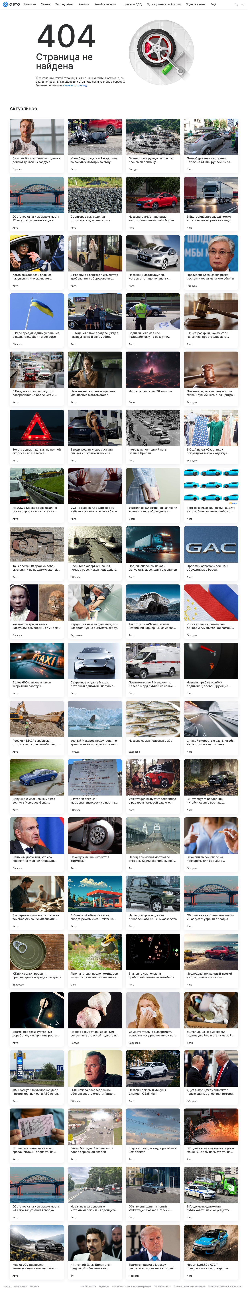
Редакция (104, 1286)
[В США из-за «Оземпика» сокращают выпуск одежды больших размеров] (211, 437)
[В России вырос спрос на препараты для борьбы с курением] (211, 844)
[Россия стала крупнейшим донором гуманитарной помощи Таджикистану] (211, 611)
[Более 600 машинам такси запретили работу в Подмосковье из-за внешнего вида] (37, 670)
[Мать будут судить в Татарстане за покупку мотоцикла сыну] (95, 146)
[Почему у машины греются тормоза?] (95, 844)
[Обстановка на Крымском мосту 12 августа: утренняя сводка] (37, 204)
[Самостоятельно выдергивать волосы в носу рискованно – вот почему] (153, 1019)
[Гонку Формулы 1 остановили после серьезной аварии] (95, 1135)
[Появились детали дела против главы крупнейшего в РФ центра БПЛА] (211, 379)
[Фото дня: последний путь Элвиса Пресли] (153, 437)
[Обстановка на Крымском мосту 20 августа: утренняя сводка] (211, 903)
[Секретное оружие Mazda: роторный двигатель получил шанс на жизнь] (95, 670)
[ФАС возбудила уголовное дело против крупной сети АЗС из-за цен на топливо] (37, 1077)
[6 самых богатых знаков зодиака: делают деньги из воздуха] (37, 146)
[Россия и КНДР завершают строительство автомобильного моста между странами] (37, 728)
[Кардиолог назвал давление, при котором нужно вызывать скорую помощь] (95, 611)
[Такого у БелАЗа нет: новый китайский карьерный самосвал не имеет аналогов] (153, 611)
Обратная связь (162, 1286)
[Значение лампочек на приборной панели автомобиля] (153, 961)
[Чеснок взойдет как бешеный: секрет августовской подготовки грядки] (95, 1019)
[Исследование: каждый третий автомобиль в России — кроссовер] (211, 961)
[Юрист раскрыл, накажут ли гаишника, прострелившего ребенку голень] (211, 320)
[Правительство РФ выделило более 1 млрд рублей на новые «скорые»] (153, 670)
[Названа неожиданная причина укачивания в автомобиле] (95, 379)
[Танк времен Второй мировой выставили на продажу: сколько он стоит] (37, 553)
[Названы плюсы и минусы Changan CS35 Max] (153, 1077)
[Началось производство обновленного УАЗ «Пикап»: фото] (153, 903)
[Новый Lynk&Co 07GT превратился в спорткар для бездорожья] (211, 1252)
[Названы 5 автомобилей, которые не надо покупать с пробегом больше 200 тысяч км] (153, 262)
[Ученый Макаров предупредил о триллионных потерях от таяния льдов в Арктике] (95, 728)
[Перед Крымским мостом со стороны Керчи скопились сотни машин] (153, 844)
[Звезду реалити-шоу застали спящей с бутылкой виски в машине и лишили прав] (95, 437)
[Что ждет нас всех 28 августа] (153, 379)
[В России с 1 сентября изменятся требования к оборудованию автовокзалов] (95, 262)
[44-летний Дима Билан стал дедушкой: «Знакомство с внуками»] (95, 1252)
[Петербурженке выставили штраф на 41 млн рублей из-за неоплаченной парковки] (211, 146)
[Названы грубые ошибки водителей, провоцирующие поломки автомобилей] (211, 670)
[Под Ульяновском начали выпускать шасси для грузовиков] (153, 553)
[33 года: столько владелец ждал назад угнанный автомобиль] (95, 320)
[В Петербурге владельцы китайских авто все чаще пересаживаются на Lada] (211, 786)
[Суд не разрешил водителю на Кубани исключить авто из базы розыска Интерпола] (95, 495)
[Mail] (5, 4)
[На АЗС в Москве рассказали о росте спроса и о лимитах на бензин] (37, 495)
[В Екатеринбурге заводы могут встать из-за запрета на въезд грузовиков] (211, 204)
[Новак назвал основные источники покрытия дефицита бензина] (95, 1194)
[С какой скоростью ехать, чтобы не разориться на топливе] (211, 728)
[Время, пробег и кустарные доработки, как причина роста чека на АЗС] (37, 1019)
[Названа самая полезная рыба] (153, 728)
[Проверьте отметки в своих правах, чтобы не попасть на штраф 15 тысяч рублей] (37, 1135)
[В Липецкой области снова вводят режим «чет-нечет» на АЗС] (95, 903)
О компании (20, 1286)
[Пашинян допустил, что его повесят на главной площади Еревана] (37, 844)
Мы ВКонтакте (88, 1286)
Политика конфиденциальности (224, 1286)
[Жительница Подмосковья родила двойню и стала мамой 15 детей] (211, 1019)
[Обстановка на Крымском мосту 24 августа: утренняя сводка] (37, 1194)
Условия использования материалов (131, 1286)
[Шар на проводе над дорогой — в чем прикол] (153, 1135)
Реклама (34, 1286)
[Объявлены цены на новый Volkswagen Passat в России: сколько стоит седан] (153, 1194)
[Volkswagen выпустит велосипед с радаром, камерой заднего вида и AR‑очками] (153, 786)
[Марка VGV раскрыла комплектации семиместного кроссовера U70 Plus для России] (37, 1252)
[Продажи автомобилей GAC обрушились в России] (211, 553)
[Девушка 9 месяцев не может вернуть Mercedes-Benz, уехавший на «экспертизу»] (37, 786)
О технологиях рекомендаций (189, 1286)
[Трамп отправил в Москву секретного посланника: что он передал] (153, 1252)
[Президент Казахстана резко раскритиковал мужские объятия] (211, 262)
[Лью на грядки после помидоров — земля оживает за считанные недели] (95, 961)
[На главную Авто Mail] (14, 4)
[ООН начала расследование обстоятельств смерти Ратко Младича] (95, 1077)
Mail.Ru (7, 1286)
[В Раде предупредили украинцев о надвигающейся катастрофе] (37, 320)
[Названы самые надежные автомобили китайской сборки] (153, 204)
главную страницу (75, 85)
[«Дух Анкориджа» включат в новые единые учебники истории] (211, 1077)
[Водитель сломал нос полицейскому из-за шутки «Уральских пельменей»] (153, 320)
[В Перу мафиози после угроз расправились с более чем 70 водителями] (37, 379)
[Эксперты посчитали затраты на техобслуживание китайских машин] (37, 903)
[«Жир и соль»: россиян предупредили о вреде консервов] (37, 961)
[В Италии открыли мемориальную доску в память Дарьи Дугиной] (95, 786)
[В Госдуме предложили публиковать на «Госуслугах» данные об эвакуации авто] (211, 1194)
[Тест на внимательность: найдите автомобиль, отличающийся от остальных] (211, 495)
